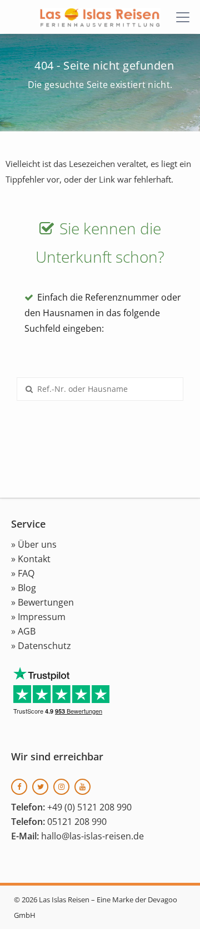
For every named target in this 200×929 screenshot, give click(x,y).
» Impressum (38, 617)
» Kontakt (31, 559)
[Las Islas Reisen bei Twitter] (40, 787)
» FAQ (22, 573)
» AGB (23, 631)
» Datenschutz (41, 646)
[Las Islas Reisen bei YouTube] (82, 787)
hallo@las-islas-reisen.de (92, 836)
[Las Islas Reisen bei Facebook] (19, 787)
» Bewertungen (42, 602)
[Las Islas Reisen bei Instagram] (61, 787)
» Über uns (34, 544)
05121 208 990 (77, 821)
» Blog (23, 588)
